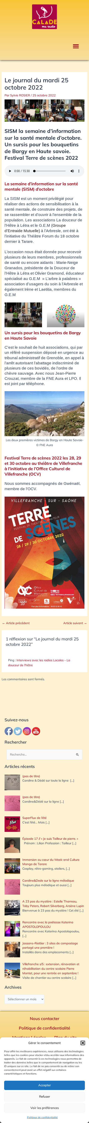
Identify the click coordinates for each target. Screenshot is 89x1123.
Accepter (44, 1085)
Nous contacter (44, 1018)
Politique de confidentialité (42, 1117)
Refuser (44, 1096)
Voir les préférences (44, 1108)
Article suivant (75, 623)
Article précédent (16, 623)
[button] (83, 1043)
